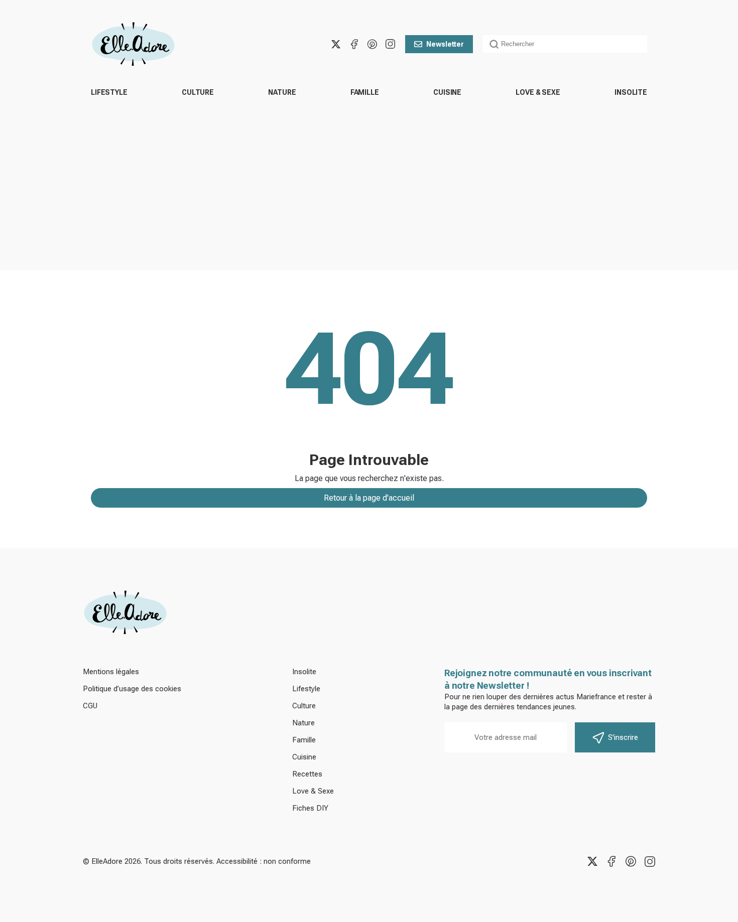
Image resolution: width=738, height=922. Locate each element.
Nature (282, 92)
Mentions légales (111, 671)
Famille (364, 92)
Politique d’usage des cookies (132, 688)
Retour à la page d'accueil (369, 498)
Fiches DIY (310, 808)
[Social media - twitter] (336, 44)
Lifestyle (109, 92)
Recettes (307, 774)
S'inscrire (623, 737)
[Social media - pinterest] (372, 44)
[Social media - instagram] (390, 44)
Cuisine (447, 92)
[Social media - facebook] (354, 44)
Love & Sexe (538, 92)
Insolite (630, 92)
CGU (90, 705)
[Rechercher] (494, 44)
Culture (198, 92)
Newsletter (445, 44)
